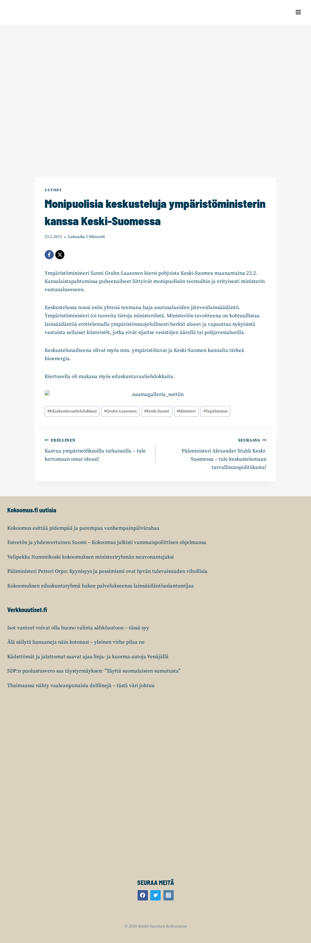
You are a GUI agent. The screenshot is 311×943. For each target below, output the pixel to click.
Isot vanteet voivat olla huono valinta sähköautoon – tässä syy (78, 628)
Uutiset (53, 190)
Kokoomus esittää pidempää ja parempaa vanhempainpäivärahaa (83, 528)
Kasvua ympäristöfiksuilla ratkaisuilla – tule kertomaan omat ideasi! (95, 450)
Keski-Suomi (156, 411)
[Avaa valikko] (298, 12)
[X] (59, 254)
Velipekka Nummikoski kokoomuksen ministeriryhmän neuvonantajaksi (90, 557)
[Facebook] (49, 254)
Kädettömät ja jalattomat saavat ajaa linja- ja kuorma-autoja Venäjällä (88, 656)
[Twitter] (155, 895)
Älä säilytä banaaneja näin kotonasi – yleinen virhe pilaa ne (76, 642)
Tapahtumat (215, 411)
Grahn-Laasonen (120, 411)
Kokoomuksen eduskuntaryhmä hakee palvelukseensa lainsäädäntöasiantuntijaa (100, 586)
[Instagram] (168, 895)
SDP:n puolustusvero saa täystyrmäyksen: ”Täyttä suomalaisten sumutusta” (93, 671)
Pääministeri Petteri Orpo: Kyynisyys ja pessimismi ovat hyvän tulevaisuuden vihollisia (107, 571)
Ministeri (186, 411)
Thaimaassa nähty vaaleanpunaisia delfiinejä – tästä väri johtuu (81, 685)
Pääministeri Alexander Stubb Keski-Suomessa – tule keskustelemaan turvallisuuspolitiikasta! (224, 454)
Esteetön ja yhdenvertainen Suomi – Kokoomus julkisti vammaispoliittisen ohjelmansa (106, 542)
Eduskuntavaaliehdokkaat (72, 411)
